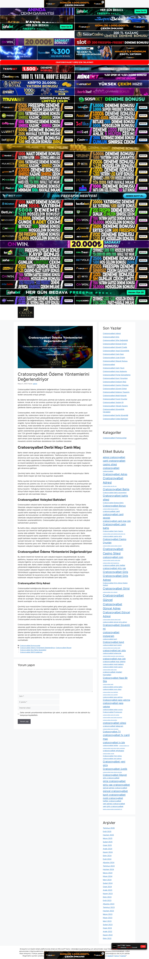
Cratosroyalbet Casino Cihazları (116, 385)
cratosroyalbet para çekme (113, 705)
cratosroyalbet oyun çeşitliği (110, 694)
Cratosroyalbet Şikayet (63, 648)
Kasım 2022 (108, 935)
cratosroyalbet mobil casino (113, 667)
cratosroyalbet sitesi (114, 722)
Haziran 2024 (108, 869)
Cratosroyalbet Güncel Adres (112, 606)
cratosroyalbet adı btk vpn (110, 486)
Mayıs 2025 (107, 838)
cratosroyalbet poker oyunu (113, 710)
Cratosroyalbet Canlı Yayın (113, 368)
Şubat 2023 (108, 925)
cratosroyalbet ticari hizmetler (110, 729)
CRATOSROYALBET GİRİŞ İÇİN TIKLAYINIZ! (74, 62)
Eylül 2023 (107, 900)
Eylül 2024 (107, 859)
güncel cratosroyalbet (115, 791)
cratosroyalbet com (113, 557)
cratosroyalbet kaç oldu (114, 650)
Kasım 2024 (108, 852)
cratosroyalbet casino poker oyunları (112, 545)
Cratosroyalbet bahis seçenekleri (115, 493)
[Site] (37, 107)
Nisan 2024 (107, 876)
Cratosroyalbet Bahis (116, 489)
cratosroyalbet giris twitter (114, 565)
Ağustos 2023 (108, 904)
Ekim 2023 (107, 897)
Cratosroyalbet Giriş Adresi (115, 577)
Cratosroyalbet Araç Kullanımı (115, 371)
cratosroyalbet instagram (111, 634)
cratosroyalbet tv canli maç (116, 737)
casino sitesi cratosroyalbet (111, 466)
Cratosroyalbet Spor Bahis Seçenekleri (33, 650)
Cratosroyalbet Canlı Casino (113, 531)
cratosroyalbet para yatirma (112, 697)
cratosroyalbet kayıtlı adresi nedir (111, 648)
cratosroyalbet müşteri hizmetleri (112, 673)
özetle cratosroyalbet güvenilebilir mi (112, 809)
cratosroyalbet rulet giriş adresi (111, 715)
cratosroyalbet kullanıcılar (112, 653)
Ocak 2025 (107, 845)
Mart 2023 (107, 921)
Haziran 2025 (108, 835)
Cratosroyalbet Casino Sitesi (113, 551)
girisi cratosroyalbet (114, 781)
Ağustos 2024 (108, 863)
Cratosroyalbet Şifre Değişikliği (115, 340)
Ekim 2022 (107, 938)
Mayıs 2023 (107, 914)
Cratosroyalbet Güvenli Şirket (115, 389)
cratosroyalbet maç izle (114, 658)
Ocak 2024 (107, 887)
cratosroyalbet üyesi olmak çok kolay (112, 772)
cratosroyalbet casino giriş (112, 536)
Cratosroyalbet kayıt (113, 642)
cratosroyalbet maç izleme (114, 661)
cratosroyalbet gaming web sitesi (111, 560)
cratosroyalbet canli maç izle (117, 521)
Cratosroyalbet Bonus (114, 505)
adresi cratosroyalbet (114, 457)
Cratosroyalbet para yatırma (116, 700)
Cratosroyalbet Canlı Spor (113, 354)
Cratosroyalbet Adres (115, 474)
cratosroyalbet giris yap (114, 568)
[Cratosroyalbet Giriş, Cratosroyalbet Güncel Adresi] (26, 312)
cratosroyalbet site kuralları (110, 720)
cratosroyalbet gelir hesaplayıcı (111, 563)
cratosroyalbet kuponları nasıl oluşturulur (113, 656)
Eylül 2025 (107, 831)
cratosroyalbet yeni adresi (112, 758)
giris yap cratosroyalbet (116, 784)
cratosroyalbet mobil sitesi (110, 669)
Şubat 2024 (108, 883)
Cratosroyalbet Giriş (111, 337)
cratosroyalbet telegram (113, 726)
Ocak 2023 (107, 928)
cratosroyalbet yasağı (108, 753)
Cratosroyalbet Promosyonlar (30, 645)
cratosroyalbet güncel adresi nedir (112, 619)
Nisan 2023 (107, 918)
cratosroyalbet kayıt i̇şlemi (112, 645)
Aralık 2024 (107, 849)
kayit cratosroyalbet (114, 794)
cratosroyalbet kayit (110, 639)
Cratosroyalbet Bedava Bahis (113, 503)
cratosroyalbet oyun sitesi (112, 689)
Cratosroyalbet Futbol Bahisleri (115, 419)
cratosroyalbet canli (111, 511)
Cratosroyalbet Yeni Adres (112, 756)
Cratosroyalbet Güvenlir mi (116, 627)
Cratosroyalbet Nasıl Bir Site (115, 680)
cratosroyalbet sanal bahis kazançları (112, 717)
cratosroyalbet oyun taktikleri (110, 692)
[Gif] (74, 147)
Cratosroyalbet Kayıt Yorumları (115, 378)
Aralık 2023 (107, 890)
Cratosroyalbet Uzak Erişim (114, 358)
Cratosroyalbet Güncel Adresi (116, 614)
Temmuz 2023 (109, 907)
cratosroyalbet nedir (108, 684)
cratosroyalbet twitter (110, 745)
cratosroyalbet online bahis (112, 687)
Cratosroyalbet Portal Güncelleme (116, 375)
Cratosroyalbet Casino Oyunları (114, 541)
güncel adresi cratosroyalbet (115, 788)
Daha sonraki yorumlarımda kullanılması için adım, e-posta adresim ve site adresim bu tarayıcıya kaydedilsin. (55, 714)
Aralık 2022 (107, 931)
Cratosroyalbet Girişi (116, 588)
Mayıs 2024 (107, 873)
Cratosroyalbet (109, 365)
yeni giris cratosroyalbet (113, 806)
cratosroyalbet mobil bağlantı (113, 664)
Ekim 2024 (107, 856)
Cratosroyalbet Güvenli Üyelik (115, 347)
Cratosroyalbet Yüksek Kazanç (115, 406)
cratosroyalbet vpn (124, 745)
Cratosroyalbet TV (112, 731)
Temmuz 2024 (109, 866)
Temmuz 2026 (109, 828)
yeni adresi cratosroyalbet (114, 804)
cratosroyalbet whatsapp (113, 751)
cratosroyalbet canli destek (113, 516)
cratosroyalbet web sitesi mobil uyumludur (114, 748)
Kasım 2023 (108, 894)
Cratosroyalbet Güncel (113, 598)
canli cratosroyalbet (114, 460)
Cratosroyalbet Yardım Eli (113, 402)
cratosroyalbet (108, 471)
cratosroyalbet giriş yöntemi (110, 592)
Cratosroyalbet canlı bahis (114, 526)
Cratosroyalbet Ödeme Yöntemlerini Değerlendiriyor (37, 648)
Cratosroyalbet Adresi (112, 333)
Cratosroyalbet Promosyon (112, 712)
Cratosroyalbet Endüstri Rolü (114, 382)
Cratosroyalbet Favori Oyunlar (115, 399)
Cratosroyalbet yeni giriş (114, 763)
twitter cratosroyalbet (112, 801)
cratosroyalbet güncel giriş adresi (115, 622)
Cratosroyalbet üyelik (115, 768)
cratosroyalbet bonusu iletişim (110, 509)
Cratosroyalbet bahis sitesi (115, 497)
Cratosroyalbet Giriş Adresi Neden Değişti (115, 584)
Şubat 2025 (107, 842)
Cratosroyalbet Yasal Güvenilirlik (116, 351)
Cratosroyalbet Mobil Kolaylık (114, 396)
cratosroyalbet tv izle (114, 742)
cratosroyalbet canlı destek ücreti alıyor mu (114, 534)
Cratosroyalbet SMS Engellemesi (31, 652)
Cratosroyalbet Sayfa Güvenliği (115, 415)
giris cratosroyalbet (111, 778)
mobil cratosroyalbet (113, 798)
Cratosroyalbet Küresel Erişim (115, 344)
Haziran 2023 (108, 911)
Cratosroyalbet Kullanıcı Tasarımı (116, 392)
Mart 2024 (107, 880)
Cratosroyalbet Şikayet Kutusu (115, 361)
